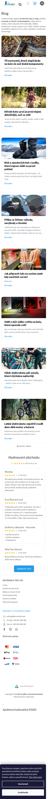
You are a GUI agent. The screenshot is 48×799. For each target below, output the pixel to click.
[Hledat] (28, 3)
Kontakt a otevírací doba (16, 611)
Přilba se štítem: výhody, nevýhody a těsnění (18, 221)
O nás (5, 585)
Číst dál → (8, 75)
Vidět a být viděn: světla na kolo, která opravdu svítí (23, 324)
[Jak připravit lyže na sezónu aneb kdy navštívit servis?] (24, 259)
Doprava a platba (9, 598)
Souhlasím (23, 792)
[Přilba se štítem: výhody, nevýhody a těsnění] (24, 205)
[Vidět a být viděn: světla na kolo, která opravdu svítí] (24, 307)
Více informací (35, 777)
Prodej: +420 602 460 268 (16, 620)
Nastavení (23, 784)
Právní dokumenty (10, 595)
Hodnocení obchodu (24, 457)
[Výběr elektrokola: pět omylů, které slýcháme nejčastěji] (24, 358)
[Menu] (42, 3)
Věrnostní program (10, 602)
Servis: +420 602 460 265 (16, 624)
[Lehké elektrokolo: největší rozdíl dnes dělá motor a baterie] (24, 409)
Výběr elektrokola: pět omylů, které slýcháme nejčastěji (21, 374)
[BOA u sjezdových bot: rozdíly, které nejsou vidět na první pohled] (24, 148)
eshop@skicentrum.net (16, 616)
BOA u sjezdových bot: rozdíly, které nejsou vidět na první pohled (21, 166)
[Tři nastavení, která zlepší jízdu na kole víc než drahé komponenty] (24, 46)
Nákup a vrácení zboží (11, 592)
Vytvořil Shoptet (26, 686)
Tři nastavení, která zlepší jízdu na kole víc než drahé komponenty (23, 62)
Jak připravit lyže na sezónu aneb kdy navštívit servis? (23, 275)
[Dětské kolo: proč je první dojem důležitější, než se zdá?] (24, 97)
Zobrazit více (24, 568)
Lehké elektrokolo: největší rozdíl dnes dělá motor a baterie (23, 425)
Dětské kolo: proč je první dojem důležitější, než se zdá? (22, 113)
